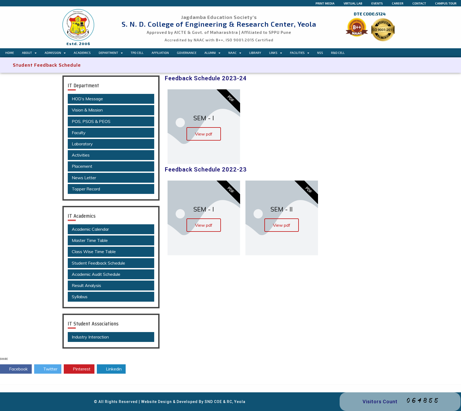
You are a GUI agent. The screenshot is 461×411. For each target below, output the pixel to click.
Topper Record (86, 188)
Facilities (297, 52)
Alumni (210, 52)
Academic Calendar (90, 229)
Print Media (325, 3)
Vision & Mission (87, 110)
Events (377, 3)
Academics (82, 52)
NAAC (232, 52)
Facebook (18, 369)
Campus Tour (445, 3)
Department (108, 52)
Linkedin (113, 369)
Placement (82, 166)
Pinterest (81, 369)
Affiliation (160, 52)
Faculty (79, 132)
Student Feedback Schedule (98, 263)
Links (273, 52)
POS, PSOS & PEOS (91, 121)
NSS (320, 52)
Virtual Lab (353, 3)
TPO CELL (137, 52)
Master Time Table (90, 240)
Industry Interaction (90, 337)
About (27, 52)
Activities (81, 155)
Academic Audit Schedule (96, 274)
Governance (186, 52)
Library (255, 52)
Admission (53, 52)
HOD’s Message (87, 98)
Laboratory (82, 143)
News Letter (84, 177)
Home (9, 52)
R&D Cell (338, 52)
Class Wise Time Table (94, 251)
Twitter (49, 369)
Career (397, 3)
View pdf (203, 134)
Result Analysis (86, 285)
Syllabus (80, 296)
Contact (419, 3)
